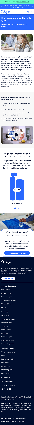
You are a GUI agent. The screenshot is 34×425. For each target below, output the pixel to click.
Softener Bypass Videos (8, 300)
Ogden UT (13, 397)
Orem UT (20, 397)
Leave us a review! (23, 2)
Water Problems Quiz (8, 319)
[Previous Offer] (2, 6)
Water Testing (5, 316)
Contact (4, 307)
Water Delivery (6, 330)
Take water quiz (8, 279)
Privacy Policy (5, 421)
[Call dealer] (25, 11)
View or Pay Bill (6, 290)
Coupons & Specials (7, 344)
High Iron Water (6, 373)
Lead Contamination (7, 359)
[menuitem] (28, 12)
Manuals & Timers (7, 304)
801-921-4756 (9, 385)
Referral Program (6, 293)
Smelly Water (5, 366)
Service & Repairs (6, 297)
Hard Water (5, 363)
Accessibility (21, 421)
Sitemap (13, 421)
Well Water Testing (7, 323)
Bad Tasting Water (7, 370)
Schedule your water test (17, 253)
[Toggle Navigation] (31, 12)
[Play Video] (17, 135)
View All (17, 190)
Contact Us (9, 381)
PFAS (3, 355)
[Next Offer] (32, 6)
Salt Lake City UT (9, 399)
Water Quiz (4, 326)
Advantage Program (7, 340)
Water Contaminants (8, 352)
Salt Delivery (5, 333)
